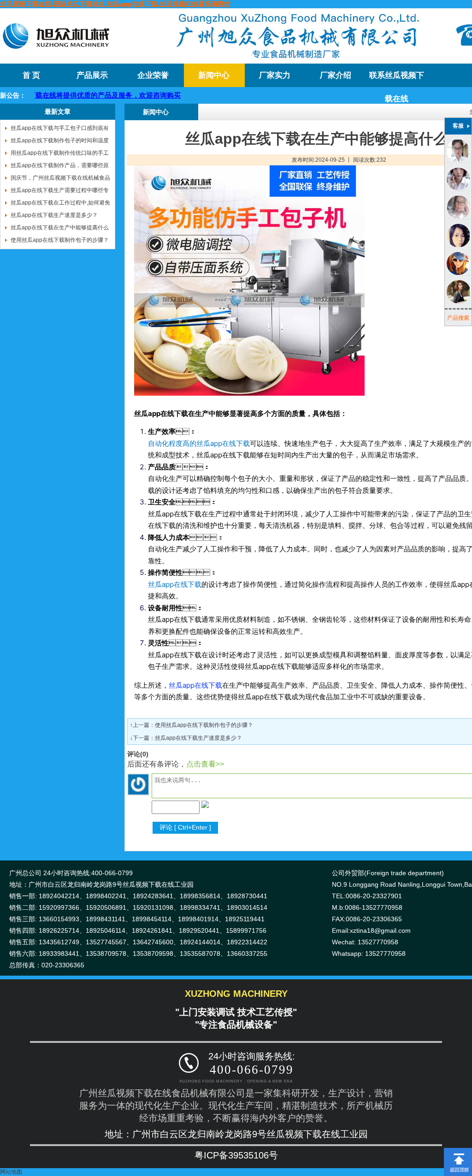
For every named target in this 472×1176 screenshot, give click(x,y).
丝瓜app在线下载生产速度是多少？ (198, 738)
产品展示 (92, 75)
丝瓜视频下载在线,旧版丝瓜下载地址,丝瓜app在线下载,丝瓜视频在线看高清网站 (115, 3)
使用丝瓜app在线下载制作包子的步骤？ (204, 725)
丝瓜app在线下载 (195, 685)
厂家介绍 (335, 75)
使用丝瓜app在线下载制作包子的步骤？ (60, 240)
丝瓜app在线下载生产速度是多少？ (54, 215)
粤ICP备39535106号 (236, 1155)
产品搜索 (458, 318)
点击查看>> (205, 764)
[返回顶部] (458, 1151)
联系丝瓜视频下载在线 (396, 79)
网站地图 (11, 1172)
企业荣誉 (153, 75)
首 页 (31, 75)
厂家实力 (274, 75)
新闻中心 (214, 75)
